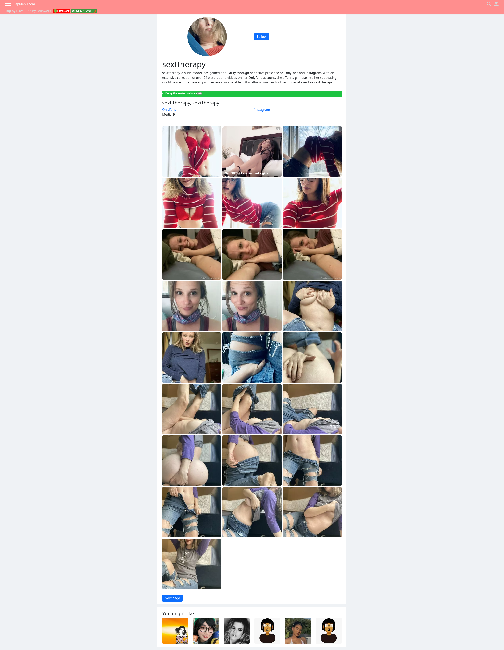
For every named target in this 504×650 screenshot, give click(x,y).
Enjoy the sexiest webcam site (183, 93)
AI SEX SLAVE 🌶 (84, 11)
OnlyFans (169, 109)
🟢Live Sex (61, 11)
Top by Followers (38, 11)
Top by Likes (15, 11)
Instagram (262, 109)
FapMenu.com (24, 4)
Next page (172, 598)
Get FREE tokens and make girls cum (247, 175)
